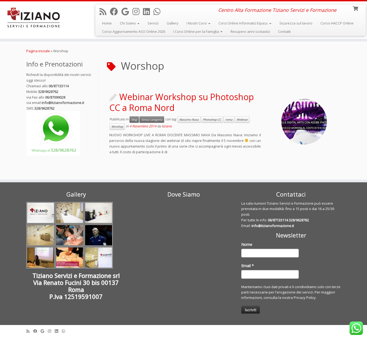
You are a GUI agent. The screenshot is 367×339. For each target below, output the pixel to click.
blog (134, 119)
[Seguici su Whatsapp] (158, 11)
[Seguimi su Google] (126, 11)
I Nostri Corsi (197, 23)
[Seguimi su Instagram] (137, 11)
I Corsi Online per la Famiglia (196, 31)
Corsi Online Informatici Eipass (243, 23)
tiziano (167, 126)
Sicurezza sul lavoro (295, 23)
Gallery (172, 23)
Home (107, 23)
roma (228, 119)
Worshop (117, 126)
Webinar (242, 119)
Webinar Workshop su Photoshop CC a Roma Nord (181, 102)
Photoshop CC (212, 119)
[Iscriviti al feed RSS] (104, 11)
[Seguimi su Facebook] (115, 11)
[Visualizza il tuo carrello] (356, 8)
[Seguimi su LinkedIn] (148, 11)
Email (247, 265)
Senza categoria (151, 119)
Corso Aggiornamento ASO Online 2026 (133, 31)
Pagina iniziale (38, 50)
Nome (246, 244)
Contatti (284, 31)
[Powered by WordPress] (183, 330)
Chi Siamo (128, 23)
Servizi (153, 23)
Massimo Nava (189, 119)
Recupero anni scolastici (250, 31)
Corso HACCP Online (337, 23)
